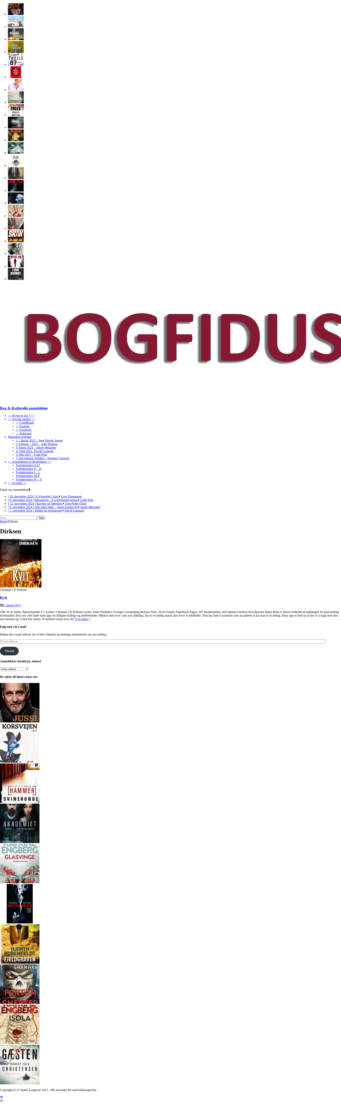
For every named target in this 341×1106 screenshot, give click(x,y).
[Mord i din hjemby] (16, 278)
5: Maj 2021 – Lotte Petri (31, 454)
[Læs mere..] (82, 619)
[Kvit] (20, 586)
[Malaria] (16, 165)
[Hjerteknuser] (16, 51)
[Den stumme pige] (16, 140)
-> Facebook (24, 429)
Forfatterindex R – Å (29, 479)
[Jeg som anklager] (16, 178)
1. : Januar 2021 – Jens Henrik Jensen (39, 440)
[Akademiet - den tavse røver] (19, 842)
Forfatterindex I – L (28, 472)
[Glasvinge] (19, 882)
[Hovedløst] (16, 203)
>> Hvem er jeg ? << (21, 415)
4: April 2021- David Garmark (35, 451)
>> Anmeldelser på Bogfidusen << (29, 461)
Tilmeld (9, 651)
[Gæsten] (19, 1083)
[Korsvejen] (19, 761)
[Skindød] (16, 114)
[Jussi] (19, 721)
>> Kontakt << (17, 483)
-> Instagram (24, 433)
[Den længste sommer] (16, 26)
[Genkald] (16, 215)
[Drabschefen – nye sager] (16, 228)
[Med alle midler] (16, 266)
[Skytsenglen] (19, 922)
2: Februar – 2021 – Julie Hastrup (37, 444)
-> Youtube (23, 426)
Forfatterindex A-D (28, 465)
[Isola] (19, 1043)
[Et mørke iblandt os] (16, 39)
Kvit (3, 597)
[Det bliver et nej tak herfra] (16, 77)
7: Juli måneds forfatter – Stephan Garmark (42, 458)
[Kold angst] (16, 190)
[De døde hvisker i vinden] (16, 102)
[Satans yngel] (16, 127)
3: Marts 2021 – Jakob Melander (36, 447)
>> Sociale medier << (21, 419)
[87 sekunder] (16, 64)
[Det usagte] (16, 253)
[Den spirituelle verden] (16, 89)
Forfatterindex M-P (28, 476)
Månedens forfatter (19, 437)
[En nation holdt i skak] (16, 241)
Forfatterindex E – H (29, 469)
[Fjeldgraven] (19, 962)
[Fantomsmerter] (19, 1002)
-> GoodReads (25, 422)
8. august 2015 (12, 605)
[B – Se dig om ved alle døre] (16, 14)
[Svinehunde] (19, 801)
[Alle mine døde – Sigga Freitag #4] (16, 152)
